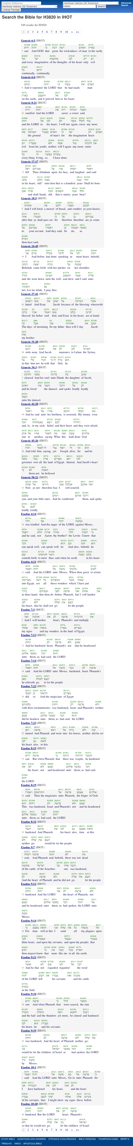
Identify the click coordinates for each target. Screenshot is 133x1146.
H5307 (28, 165)
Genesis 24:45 (29, 246)
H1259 (25, 1009)
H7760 (80, 577)
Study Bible (8, 1139)
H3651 (76, 213)
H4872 (78, 518)
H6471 (82, 826)
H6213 (68, 81)
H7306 (28, 107)
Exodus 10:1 (28, 1067)
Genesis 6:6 (28, 77)
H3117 (39, 67)
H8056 (81, 551)
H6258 (28, 481)
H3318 (36, 261)
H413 (57, 92)
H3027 (25, 588)
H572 (34, 419)
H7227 (55, 44)
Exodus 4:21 (28, 562)
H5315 (37, 371)
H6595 (47, 202)
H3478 (40, 862)
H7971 (57, 599)
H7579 (66, 272)
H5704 (59, 862)
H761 (85, 346)
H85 (34, 165)
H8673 (58, 188)
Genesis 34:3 (29, 367)
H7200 (27, 44)
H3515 (72, 665)
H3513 (88, 752)
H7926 (77, 261)
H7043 (82, 118)
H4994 (47, 283)
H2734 (28, 518)
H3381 (25, 272)
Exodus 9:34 (28, 994)
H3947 (27, 202)
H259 (66, 862)
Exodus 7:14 (28, 660)
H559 (82, 107)
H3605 (25, 55)
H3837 (74, 346)
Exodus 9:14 (28, 920)
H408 (35, 481)
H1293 (78, 298)
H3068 (34, 44)
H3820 (72, 55)
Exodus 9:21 (28, 957)
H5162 (27, 81)
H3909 (25, 701)
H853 (83, 81)
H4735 (25, 862)
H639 (43, 518)
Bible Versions (87, 1139)
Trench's (6, 1144)
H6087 (41, 92)
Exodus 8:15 (28, 748)
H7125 (41, 551)
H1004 (72, 727)
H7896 (95, 727)
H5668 (45, 129)
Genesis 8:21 (29, 102)
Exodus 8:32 (28, 821)
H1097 (33, 357)
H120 (81, 44)
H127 (30, 129)
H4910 (25, 456)
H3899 (59, 202)
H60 (35, 320)
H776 (90, 44)
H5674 (36, 213)
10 (66, 32)
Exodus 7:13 (28, 635)
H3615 (49, 250)
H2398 (73, 1009)
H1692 (27, 371)
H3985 (25, 676)
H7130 (87, 1093)
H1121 (40, 177)
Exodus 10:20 (29, 1104)
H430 (84, 430)
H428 (79, 1093)
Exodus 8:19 (28, 785)
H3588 (48, 44)
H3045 (85, 529)
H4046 (84, 925)
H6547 (66, 588)
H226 (24, 625)
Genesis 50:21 (29, 477)
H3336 (37, 55)
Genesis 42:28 (29, 404)
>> (77, 32)
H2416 (39, 151)
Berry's (125, 1139)
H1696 (25, 236)
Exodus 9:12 (28, 884)
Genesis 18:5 (29, 198)
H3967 (47, 177)
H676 (79, 789)
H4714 (57, 456)
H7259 (25, 261)
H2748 (43, 690)
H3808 (62, 118)
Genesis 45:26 (29, 440)
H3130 (63, 445)
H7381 (64, 107)
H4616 (44, 1093)
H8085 (78, 639)
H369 (54, 947)
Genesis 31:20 (29, 341)
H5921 (54, 165)
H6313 (69, 456)
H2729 (76, 419)
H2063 (65, 430)
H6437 (28, 727)
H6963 (40, 1009)
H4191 (85, 851)
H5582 (70, 202)
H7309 (78, 752)
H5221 (88, 140)
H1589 (28, 346)
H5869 (48, 272)
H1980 (72, 566)
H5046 (44, 357)
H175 (47, 529)
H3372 (45, 481)
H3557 (68, 481)
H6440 (62, 165)
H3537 (50, 261)
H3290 (56, 298)
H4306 (83, 998)
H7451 (62, 44)
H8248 (25, 283)
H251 (24, 331)
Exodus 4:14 (28, 514)
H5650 (32, 225)
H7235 (77, 613)
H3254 (74, 118)
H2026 (69, 320)
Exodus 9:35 (28, 1030)
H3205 (87, 177)
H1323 (51, 188)
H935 (53, 727)
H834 (47, 151)
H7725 (66, 408)
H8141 (80, 177)
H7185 (35, 613)
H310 (24, 213)
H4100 (57, 430)
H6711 (73, 165)
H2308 (66, 998)
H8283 (31, 188)
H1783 (54, 371)
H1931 (68, 357)
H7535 (86, 55)
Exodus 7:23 (28, 723)
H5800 (41, 972)
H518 (24, 188)
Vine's (17, 1144)
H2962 (34, 250)
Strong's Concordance (62, 1139)
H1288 (25, 309)
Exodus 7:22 (28, 686)
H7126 (89, 309)
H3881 (72, 529)
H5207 (73, 107)
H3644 (62, 947)
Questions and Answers (31, 1139)
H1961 (66, 752)
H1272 (61, 357)
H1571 (95, 408)
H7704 (25, 983)
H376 (24, 430)
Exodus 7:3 (28, 609)
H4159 (53, 577)
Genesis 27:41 (29, 294)
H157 (24, 382)
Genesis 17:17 (29, 161)
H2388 (85, 588)
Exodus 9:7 (28, 847)
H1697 (80, 961)
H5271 (32, 140)
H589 (27, 250)
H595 (61, 481)
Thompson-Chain (108, 1139)
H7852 (28, 298)
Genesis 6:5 (28, 40)
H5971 (71, 599)
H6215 (37, 298)
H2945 (25, 492)
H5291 (47, 382)
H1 (33, 309)
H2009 (94, 250)
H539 (44, 467)
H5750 (89, 118)
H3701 (81, 408)
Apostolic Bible (32, 1144)
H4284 (53, 55)
